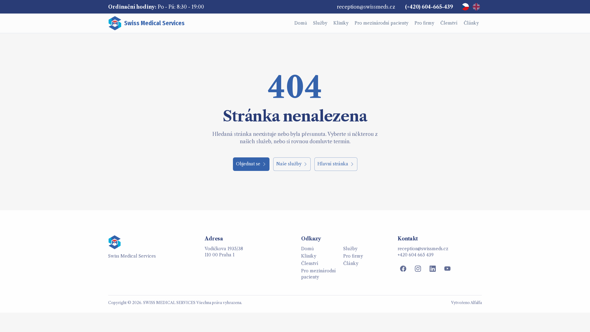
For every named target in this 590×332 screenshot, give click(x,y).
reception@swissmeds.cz (366, 7)
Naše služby (288, 164)
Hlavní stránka (332, 164)
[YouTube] (447, 268)
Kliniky (308, 256)
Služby (350, 248)
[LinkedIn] (432, 268)
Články (350, 263)
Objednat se (248, 164)
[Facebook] (403, 268)
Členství (309, 263)
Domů (307, 248)
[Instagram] (417, 268)
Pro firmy (353, 256)
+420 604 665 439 (416, 255)
